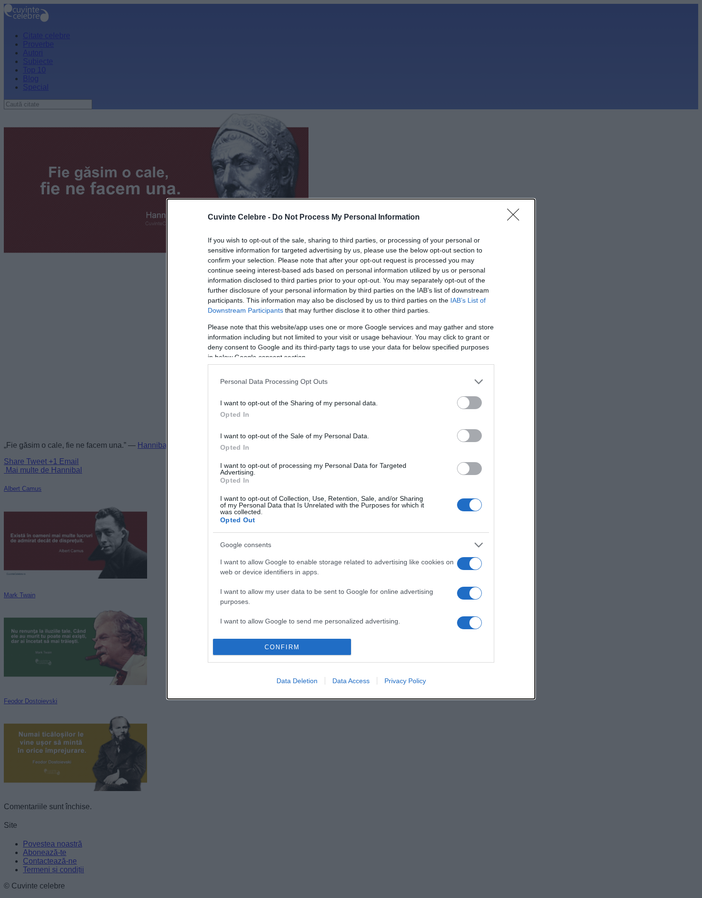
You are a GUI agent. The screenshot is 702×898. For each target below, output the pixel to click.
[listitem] (351, 382)
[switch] (469, 402)
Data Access (351, 681)
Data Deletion (297, 681)
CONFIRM (282, 647)
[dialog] (351, 449)
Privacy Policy (405, 681)
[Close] (516, 218)
